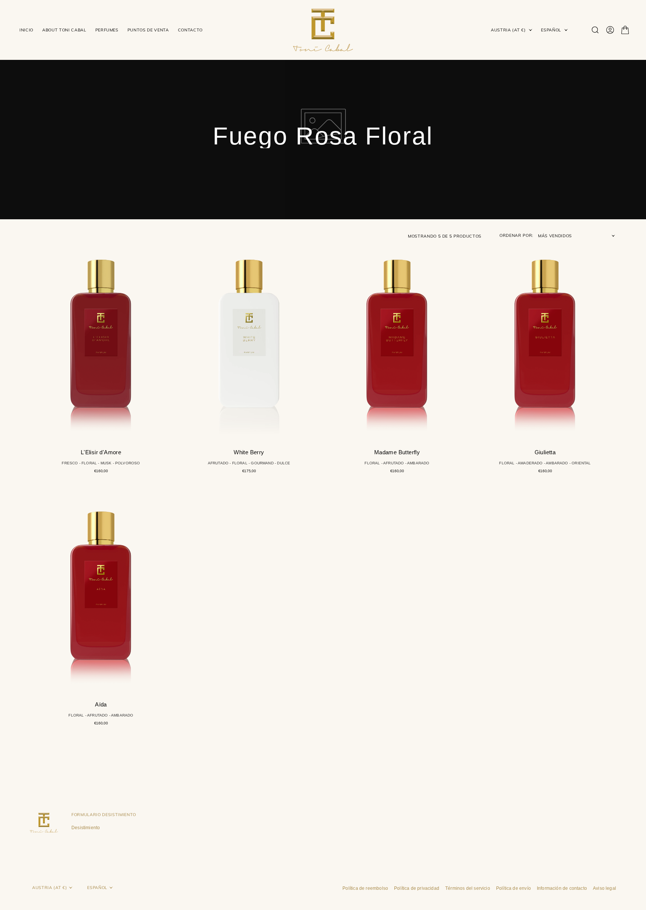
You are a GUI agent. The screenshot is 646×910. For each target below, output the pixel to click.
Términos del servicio (467, 888)
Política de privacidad (416, 888)
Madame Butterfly (397, 452)
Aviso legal (604, 888)
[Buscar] (595, 30)
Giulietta (545, 452)
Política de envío (513, 888)
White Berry (249, 452)
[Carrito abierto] (625, 30)
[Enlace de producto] (101, 339)
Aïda (101, 704)
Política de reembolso (365, 888)
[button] (610, 30)
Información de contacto (562, 888)
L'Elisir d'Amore (101, 452)
